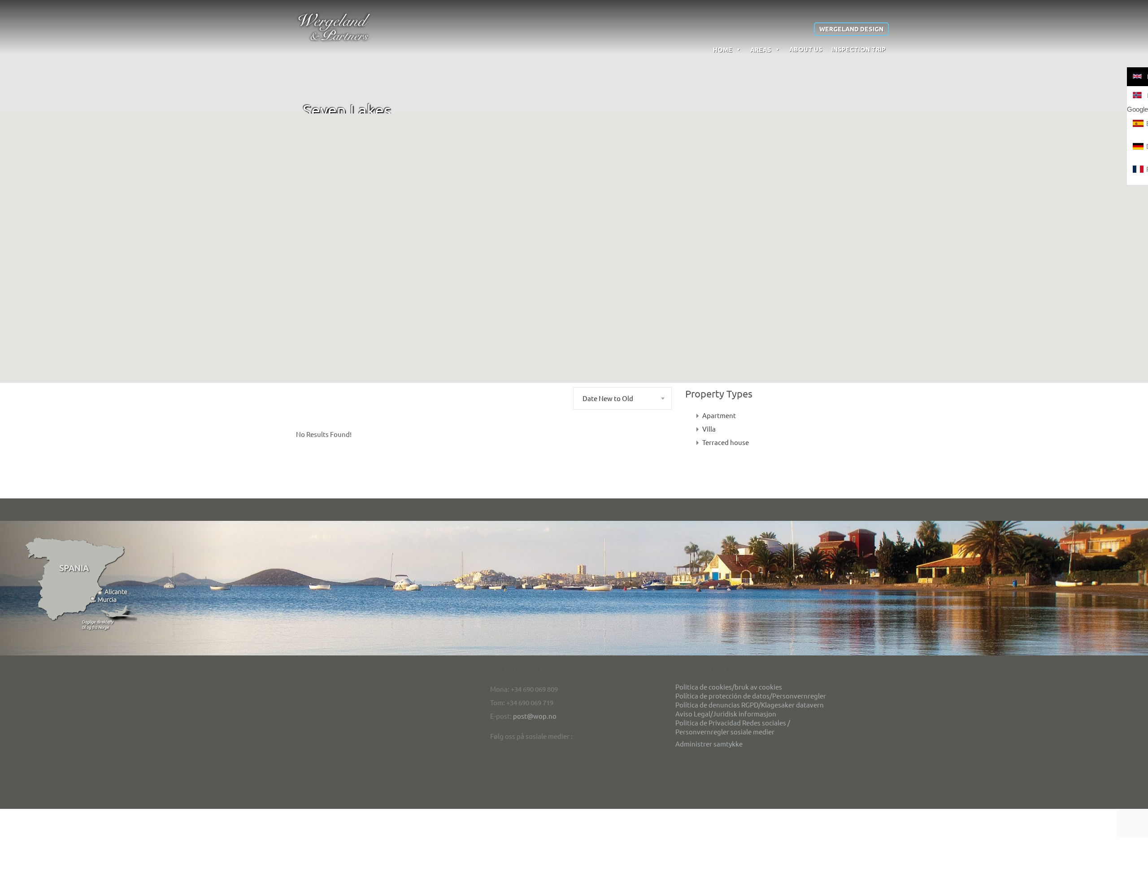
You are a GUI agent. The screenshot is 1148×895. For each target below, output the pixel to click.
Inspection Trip (858, 49)
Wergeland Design (851, 29)
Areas (760, 49)
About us (805, 49)
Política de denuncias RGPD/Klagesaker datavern (749, 704)
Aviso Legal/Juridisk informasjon (725, 713)
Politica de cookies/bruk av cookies (728, 686)
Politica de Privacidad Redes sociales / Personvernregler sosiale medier (732, 727)
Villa (709, 428)
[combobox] (622, 398)
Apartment (719, 415)
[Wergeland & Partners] (334, 26)
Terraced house (725, 442)
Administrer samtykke (709, 743)
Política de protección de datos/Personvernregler (750, 695)
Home (722, 49)
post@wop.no (535, 716)
